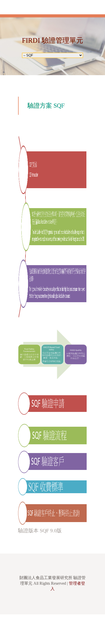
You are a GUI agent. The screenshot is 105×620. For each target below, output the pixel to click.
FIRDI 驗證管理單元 (52, 40)
